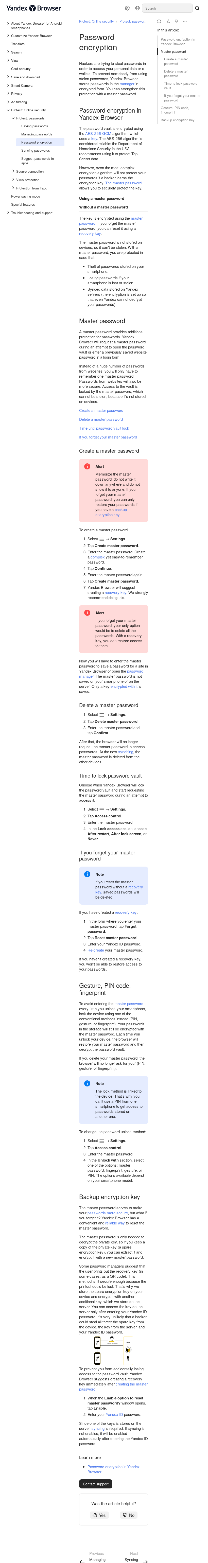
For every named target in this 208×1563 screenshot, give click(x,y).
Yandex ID (114, 1414)
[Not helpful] (176, 21)
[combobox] (167, 8)
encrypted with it (124, 686)
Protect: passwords (133, 21)
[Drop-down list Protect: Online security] (8, 110)
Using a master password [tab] (101, 198)
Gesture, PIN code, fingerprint (175, 110)
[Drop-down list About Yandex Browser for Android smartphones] (8, 25)
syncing (98, 1428)
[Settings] (127, 8)
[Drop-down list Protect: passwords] (13, 118)
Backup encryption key (178, 119)
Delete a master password (175, 73)
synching (125, 751)
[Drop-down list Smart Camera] (8, 85)
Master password (173, 51)
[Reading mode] (159, 21)
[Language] (137, 8)
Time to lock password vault (180, 85)
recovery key (90, 233)
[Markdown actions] (184, 21)
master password (128, 1003)
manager (127, 83)
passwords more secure (108, 1212)
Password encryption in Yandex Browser (178, 41)
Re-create (96, 950)
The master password (123, 182)
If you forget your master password (182, 97)
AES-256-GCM (98, 133)
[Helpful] (168, 21)
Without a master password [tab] (103, 207)
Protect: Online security (96, 21)
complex (98, 556)
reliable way (115, 1222)
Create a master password (176, 61)
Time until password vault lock (104, 428)
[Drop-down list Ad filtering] (8, 101)
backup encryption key (111, 512)
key (94, 138)
